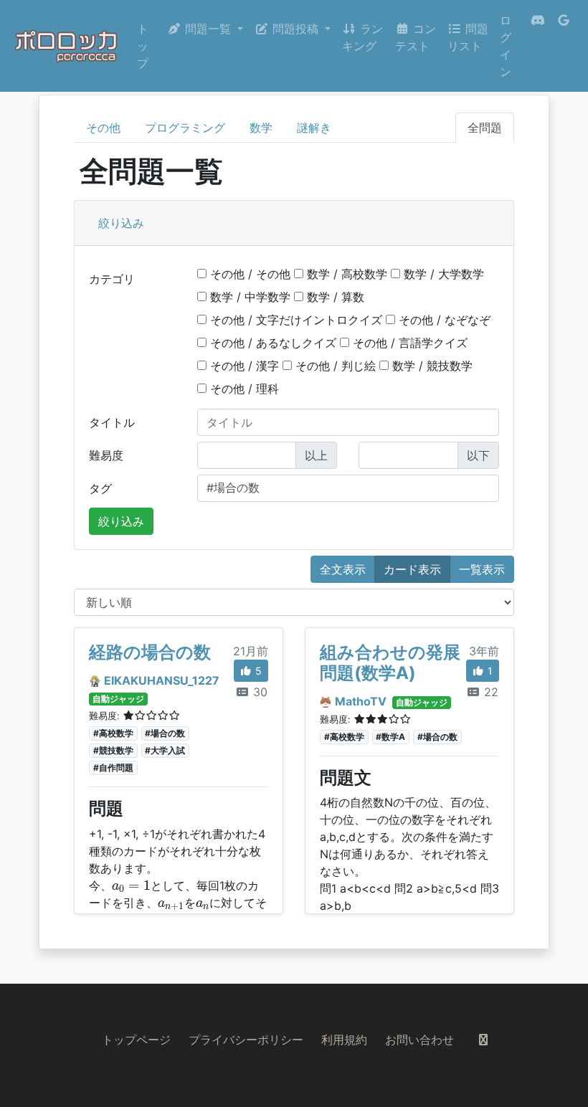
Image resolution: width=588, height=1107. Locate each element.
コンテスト (415, 37)
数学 (261, 127)
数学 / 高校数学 (345, 274)
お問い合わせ (419, 1039)
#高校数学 (113, 733)
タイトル (112, 422)
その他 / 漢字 (243, 365)
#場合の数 (165, 733)
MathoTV (361, 701)
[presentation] (131, 886)
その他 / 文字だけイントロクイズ (294, 320)
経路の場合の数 (150, 652)
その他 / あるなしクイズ (271, 343)
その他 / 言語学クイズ (408, 343)
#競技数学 (113, 750)
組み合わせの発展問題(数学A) (390, 662)
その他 (103, 127)
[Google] (564, 46)
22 (489, 692)
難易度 (106, 455)
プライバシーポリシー (246, 1039)
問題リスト (467, 37)
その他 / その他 (248, 274)
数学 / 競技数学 (431, 365)
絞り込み (121, 223)
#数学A (390, 736)
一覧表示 (482, 569)
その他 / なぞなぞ (442, 320)
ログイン (505, 46)
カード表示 (412, 569)
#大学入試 (165, 750)
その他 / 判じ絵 (334, 365)
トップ (142, 46)
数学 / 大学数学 (442, 274)
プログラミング (185, 127)
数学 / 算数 (333, 297)
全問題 (485, 127)
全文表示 (343, 569)
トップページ (136, 1039)
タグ (100, 488)
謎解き (314, 127)
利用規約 (344, 1039)
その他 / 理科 (243, 388)
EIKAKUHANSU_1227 (161, 680)
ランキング (362, 37)
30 (258, 692)
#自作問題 (113, 767)
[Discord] (538, 46)
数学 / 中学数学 (248, 297)
